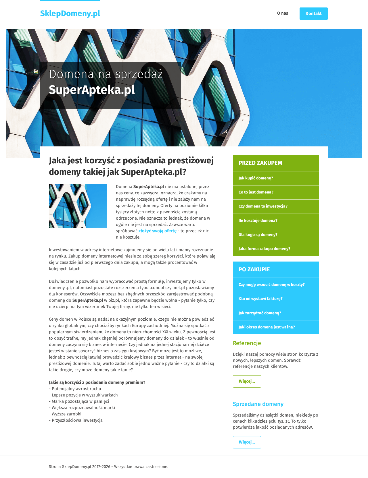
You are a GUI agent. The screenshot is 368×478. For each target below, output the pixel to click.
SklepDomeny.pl (70, 14)
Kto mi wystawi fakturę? (261, 299)
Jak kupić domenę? (256, 178)
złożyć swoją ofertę (158, 231)
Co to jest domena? (256, 192)
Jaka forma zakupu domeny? (264, 249)
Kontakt (314, 13)
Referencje (247, 343)
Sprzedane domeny (258, 404)
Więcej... (247, 381)
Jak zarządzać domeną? (260, 313)
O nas (282, 13)
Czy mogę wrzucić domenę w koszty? (272, 285)
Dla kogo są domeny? (258, 235)
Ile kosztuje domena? (258, 221)
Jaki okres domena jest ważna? (267, 327)
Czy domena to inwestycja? (263, 206)
